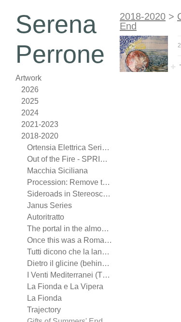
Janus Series (49, 205)
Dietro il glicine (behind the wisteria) (69, 263)
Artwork (28, 78)
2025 (30, 101)
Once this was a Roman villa (69, 240)
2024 (30, 113)
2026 (30, 89)
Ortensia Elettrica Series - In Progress (69, 147)
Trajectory (44, 310)
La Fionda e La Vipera (65, 286)
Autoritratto (45, 217)
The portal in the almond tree (69, 228)
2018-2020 (39, 136)
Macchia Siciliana (57, 171)
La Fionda (44, 298)
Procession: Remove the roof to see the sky (69, 182)
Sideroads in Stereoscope (69, 194)
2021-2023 (39, 124)
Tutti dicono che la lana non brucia (69, 252)
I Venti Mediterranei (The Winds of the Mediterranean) (69, 275)
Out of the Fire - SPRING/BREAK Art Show (69, 159)
